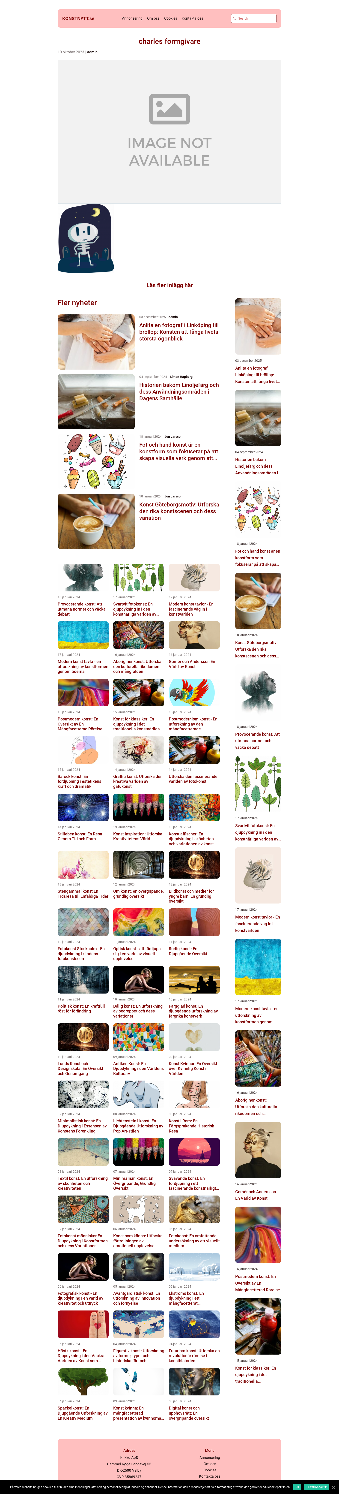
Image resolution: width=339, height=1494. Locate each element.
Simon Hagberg (181, 377)
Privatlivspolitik (316, 1487)
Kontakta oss (192, 18)
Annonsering (132, 18)
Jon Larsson (173, 436)
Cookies (170, 18)
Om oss (153, 18)
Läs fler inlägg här (169, 285)
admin (92, 52)
